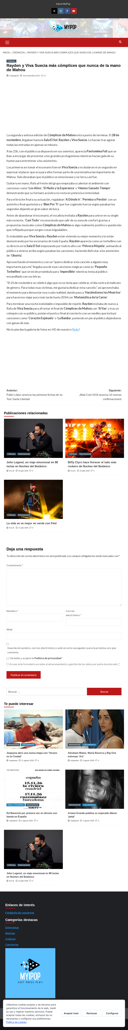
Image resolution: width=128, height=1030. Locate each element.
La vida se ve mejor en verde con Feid (31, 523)
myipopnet (14, 75)
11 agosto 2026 (27, 760)
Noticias (10, 933)
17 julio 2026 (23, 528)
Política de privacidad (48, 658)
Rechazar (91, 1013)
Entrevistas (12, 927)
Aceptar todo (71, 1013)
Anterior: (34, 394)
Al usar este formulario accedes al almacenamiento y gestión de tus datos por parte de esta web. (65, 664)
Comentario (14, 565)
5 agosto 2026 (88, 760)
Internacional (24, 454)
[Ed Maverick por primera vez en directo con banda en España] (33, 789)
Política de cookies (16, 1022)
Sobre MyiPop (63, 3)
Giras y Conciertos (16, 805)
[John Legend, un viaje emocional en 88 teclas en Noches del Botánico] (33, 438)
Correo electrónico (74, 613)
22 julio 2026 (85, 471)
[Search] (120, 42)
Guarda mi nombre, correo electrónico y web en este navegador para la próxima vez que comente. (61, 650)
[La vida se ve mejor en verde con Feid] (33, 499)
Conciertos (11, 944)
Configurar (112, 1013)
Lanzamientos (28, 745)
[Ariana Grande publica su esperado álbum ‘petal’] (94, 789)
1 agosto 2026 (88, 821)
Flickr (75, 329)
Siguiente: (100, 394)
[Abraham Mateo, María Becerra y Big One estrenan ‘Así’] (94, 729)
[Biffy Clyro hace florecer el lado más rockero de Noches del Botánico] (94, 438)
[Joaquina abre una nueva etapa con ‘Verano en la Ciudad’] (33, 729)
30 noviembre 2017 (31, 75)
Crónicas (11, 61)
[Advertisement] (64, 107)
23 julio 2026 (23, 471)
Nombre (12, 610)
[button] (7, 42)
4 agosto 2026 (27, 821)
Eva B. (11, 471)
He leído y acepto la (36, 658)
